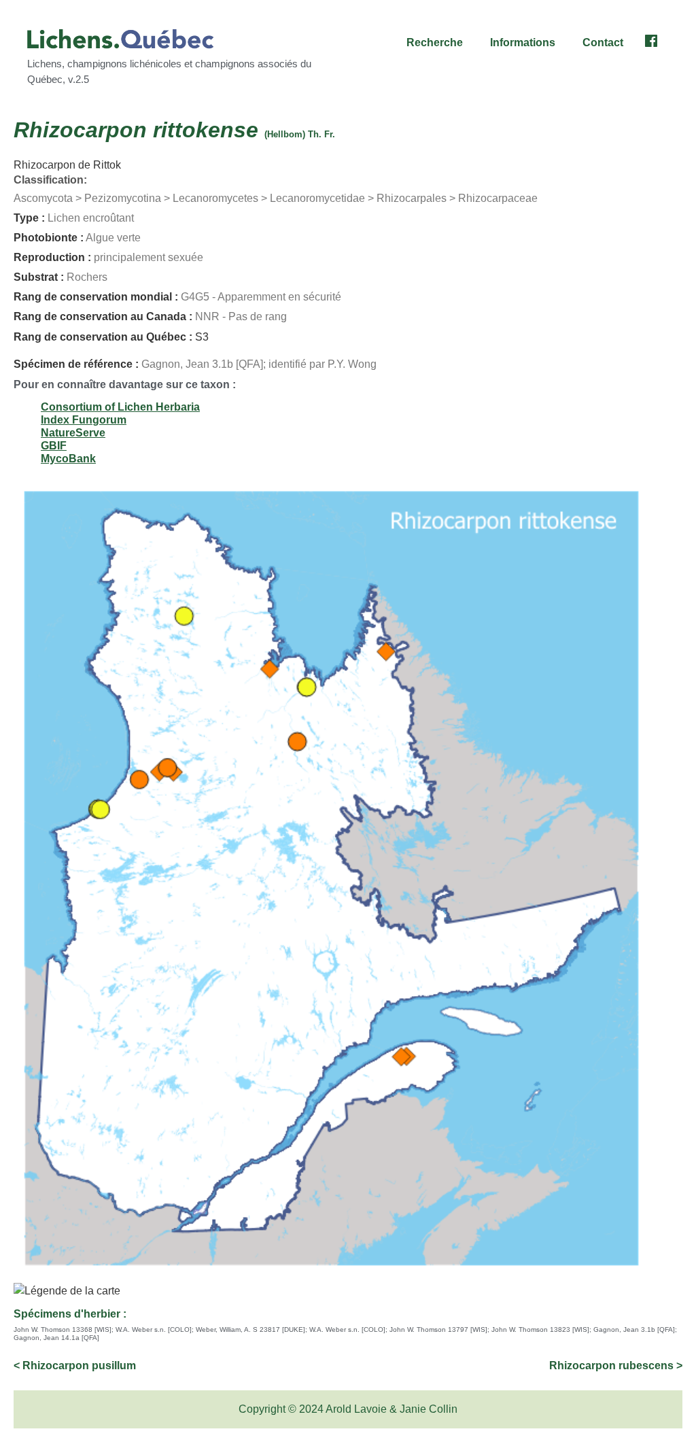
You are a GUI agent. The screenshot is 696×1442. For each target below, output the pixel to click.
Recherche (434, 42)
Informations (522, 42)
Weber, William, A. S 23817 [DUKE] (250, 1329)
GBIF (54, 445)
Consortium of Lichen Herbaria (120, 407)
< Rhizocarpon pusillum (75, 1365)
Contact (602, 42)
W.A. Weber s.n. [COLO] (154, 1329)
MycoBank (68, 458)
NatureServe (73, 433)
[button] (438, 42)
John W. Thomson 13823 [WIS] (540, 1329)
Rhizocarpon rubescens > (615, 1365)
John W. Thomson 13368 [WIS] (62, 1329)
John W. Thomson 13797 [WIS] (438, 1329)
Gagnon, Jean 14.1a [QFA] (56, 1337)
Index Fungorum (83, 420)
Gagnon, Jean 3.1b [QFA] (634, 1329)
